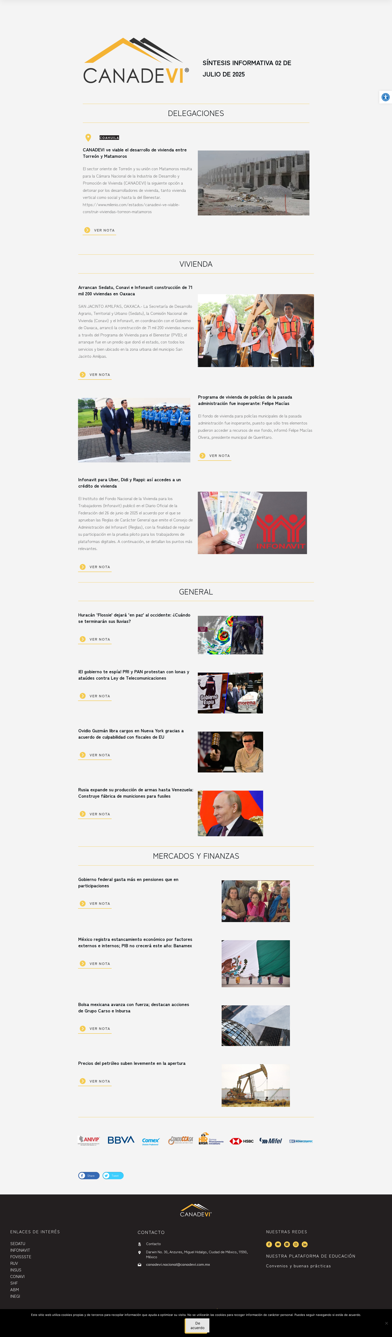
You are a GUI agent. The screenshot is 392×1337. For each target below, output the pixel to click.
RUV (14, 1263)
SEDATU (17, 1243)
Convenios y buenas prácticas (298, 1265)
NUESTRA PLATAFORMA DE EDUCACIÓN (310, 1256)
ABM (14, 1289)
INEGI (15, 1296)
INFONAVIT (20, 1250)
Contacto (153, 1243)
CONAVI (17, 1276)
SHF (14, 1283)
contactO (151, 1232)
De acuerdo (198, 1325)
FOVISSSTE (20, 1256)
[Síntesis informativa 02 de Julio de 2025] (136, 62)
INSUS (15, 1270)
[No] (386, 1323)
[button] (385, 97)
